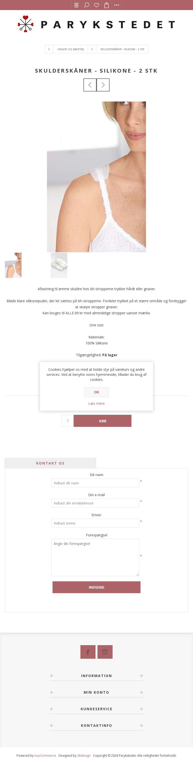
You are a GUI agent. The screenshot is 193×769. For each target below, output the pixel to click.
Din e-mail (96, 494)
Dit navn (96, 474)
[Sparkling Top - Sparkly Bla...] (103, 84)
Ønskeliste (96, 5)
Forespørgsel (96, 535)
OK (96, 392)
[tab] (50, 463)
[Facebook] (87, 652)
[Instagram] (105, 652)
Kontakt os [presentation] (50, 463)
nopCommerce (45, 755)
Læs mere (96, 403)
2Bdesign (83, 755)
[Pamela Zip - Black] (89, 84)
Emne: (96, 514)
